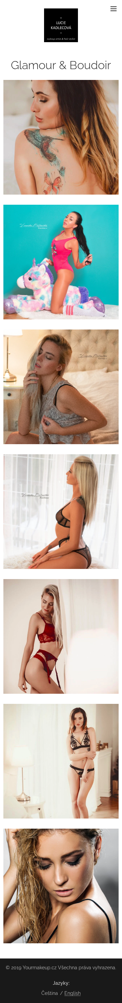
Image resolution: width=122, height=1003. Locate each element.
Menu (113, 8)
